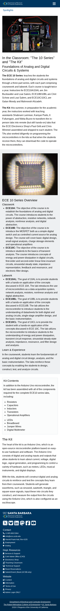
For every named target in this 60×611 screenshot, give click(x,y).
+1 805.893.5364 (11, 533)
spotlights (8, 10)
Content (8, 580)
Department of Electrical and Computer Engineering (30, 602)
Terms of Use (10, 586)
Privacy (8, 589)
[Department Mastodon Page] (22, 523)
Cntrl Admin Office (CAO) (15, 557)
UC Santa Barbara (49, 605)
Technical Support (12, 566)
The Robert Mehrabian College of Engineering (22, 605)
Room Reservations (13, 569)
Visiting (8, 546)
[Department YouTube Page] (33, 523)
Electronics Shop (12, 560)
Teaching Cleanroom (13, 563)
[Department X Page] (5, 523)
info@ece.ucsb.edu (13, 536)
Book (19, 572)
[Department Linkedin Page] (16, 523)
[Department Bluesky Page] (11, 523)
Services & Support (12, 554)
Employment (10, 543)
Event (13, 572)
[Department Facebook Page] (28, 523)
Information (9, 583)
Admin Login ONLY (12, 592)
